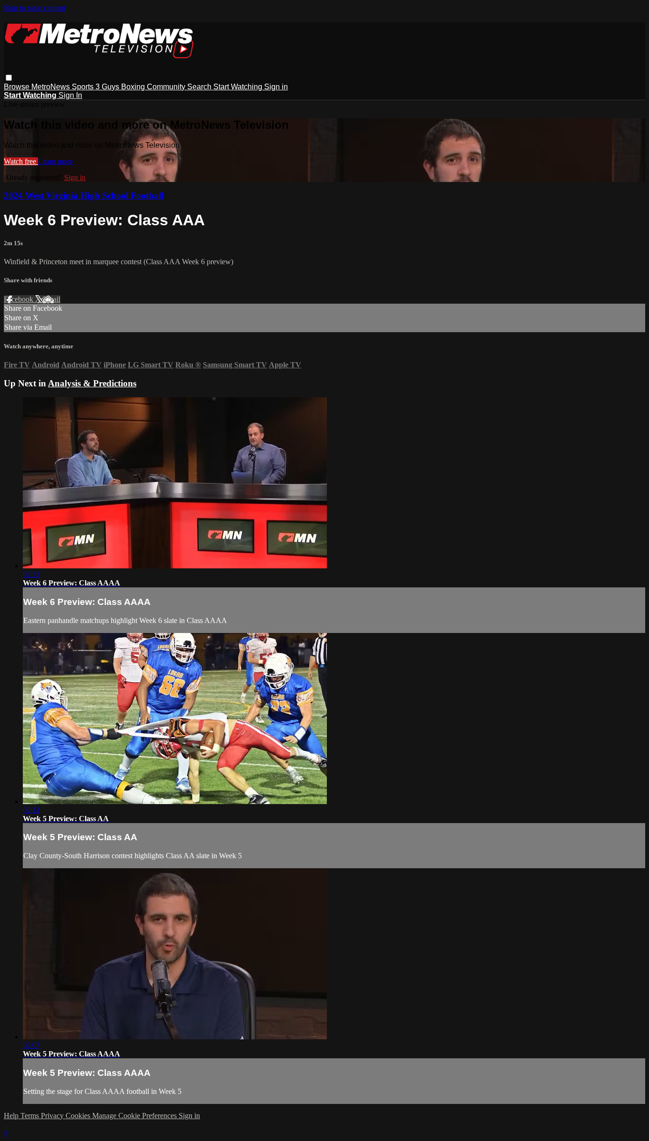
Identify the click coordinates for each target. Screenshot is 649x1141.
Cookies (79, 1116)
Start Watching (238, 87)
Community (167, 87)
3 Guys (108, 87)
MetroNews (51, 87)
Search (200, 87)
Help (12, 1116)
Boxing (134, 87)
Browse (17, 87)
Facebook (19, 299)
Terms (30, 1116)
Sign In (70, 95)
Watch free (21, 161)
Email (51, 299)
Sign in (276, 87)
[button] (9, 78)
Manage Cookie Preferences (135, 1116)
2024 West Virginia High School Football (83, 196)
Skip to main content (35, 8)
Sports (83, 87)
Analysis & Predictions (92, 383)
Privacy (53, 1116)
